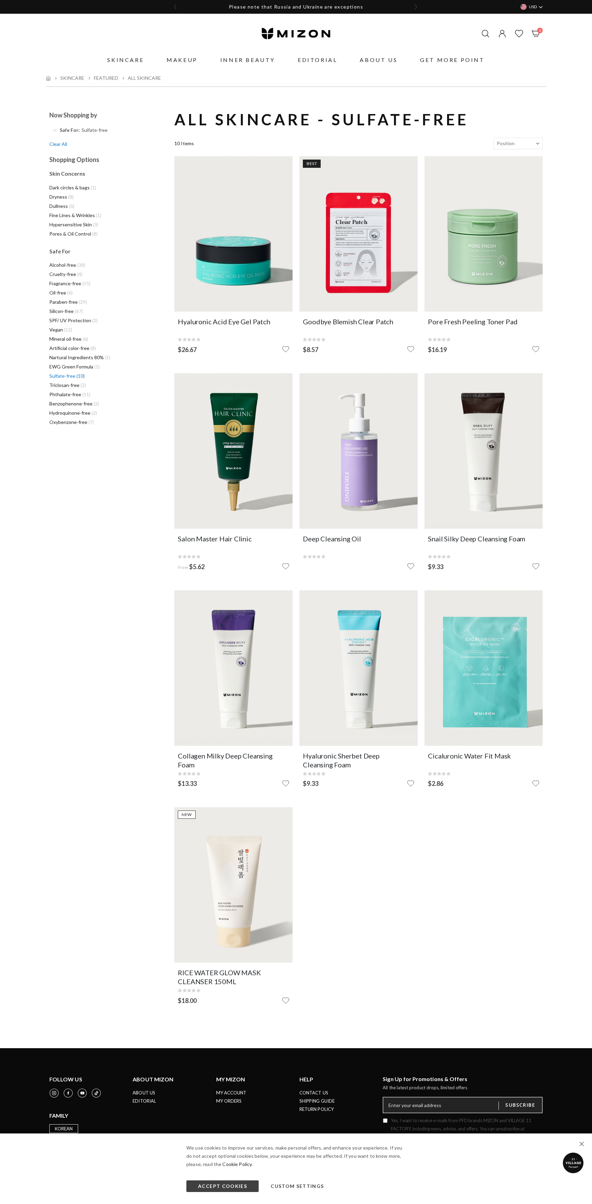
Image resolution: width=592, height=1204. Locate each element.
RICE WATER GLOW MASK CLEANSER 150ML (219, 977)
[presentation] (175, 7)
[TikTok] (96, 1093)
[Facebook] (68, 1093)
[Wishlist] (517, 33)
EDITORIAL (144, 1101)
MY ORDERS (229, 1101)
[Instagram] (54, 1093)
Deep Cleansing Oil (332, 539)
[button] (500, 33)
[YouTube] (82, 1093)
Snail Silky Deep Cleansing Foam (476, 539)
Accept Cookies (222, 1186)
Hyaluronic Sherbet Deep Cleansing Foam (341, 760)
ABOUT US (144, 1092)
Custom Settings (297, 1186)
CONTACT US (313, 1092)
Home (48, 78)
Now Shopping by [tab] (73, 115)
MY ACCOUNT (231, 1092)
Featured (106, 78)
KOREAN (64, 1128)
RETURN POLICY (316, 1109)
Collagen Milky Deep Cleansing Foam (225, 760)
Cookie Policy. (237, 1164)
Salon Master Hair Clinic (214, 539)
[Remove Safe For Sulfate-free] (55, 130)
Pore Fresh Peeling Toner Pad (472, 321)
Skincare (72, 78)
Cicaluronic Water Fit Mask (469, 756)
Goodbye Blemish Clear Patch (348, 321)
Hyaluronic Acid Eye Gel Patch (224, 321)
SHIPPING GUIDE (317, 1101)
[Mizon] (296, 33)
